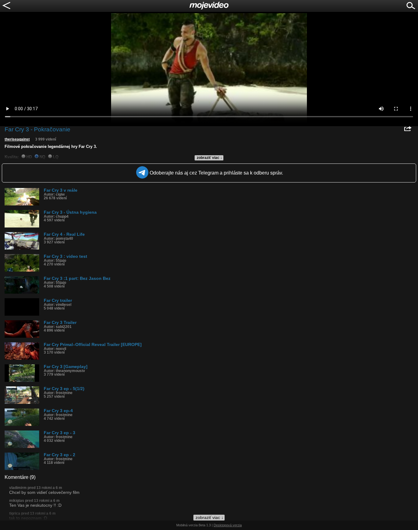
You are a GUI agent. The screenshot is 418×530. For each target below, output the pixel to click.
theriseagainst (17, 139)
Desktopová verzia (228, 525)
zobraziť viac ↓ (209, 158)
